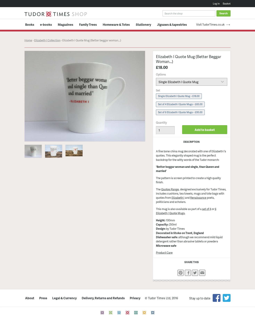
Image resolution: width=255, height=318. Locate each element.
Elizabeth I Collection (47, 40)
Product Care (164, 253)
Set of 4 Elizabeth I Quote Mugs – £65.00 (180, 104)
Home (28, 40)
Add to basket (205, 129)
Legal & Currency (64, 298)
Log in (216, 3)
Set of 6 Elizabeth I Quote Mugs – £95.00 (180, 112)
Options (161, 74)
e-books (46, 24)
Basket (227, 3)
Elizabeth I (178, 198)
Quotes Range (170, 189)
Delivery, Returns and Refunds (103, 298)
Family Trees (88, 24)
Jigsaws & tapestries (172, 24)
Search (223, 13)
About (29, 298)
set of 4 (206, 209)
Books (29, 24)
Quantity (161, 122)
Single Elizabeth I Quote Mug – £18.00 (178, 96)
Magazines (65, 24)
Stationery (143, 24)
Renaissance (198, 198)
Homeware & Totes (116, 24)
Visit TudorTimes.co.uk (210, 24)
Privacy (135, 298)
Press (43, 298)
